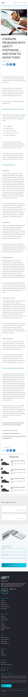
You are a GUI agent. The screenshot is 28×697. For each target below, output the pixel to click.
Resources (3, 602)
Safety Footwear (4, 620)
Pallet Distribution (5, 643)
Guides (2, 652)
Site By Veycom (4, 694)
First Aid (3, 623)
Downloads (3, 654)
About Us (3, 600)
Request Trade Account (6, 664)
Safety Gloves (4, 618)
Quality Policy (20, 690)
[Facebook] (11, 64)
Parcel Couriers (4, 637)
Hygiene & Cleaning (5, 627)
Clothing (3, 616)
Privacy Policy (4, 608)
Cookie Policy (10, 690)
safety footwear (20, 116)
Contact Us (3, 662)
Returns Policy (4, 604)
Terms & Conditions (5, 606)
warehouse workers (9, 300)
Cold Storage (4, 641)
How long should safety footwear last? (11, 433)
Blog (2, 650)
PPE (2, 622)
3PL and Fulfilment (5, 639)
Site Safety (3, 625)
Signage (2, 629)
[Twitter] (8, 64)
